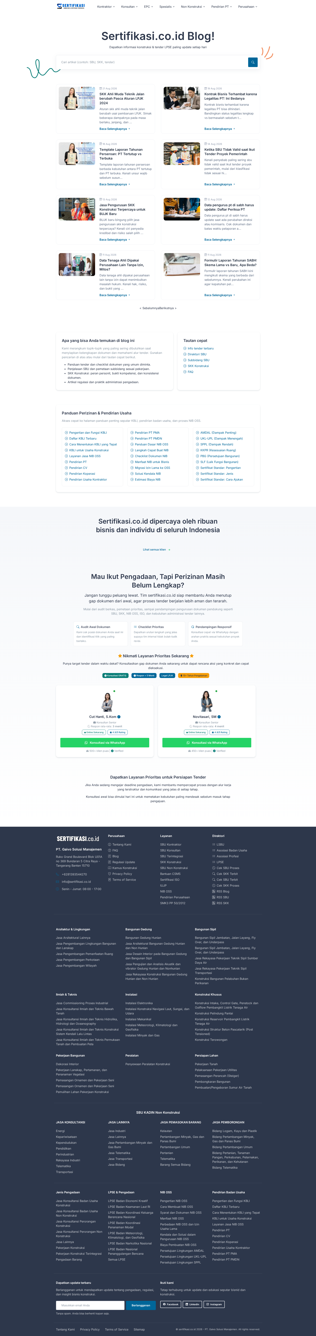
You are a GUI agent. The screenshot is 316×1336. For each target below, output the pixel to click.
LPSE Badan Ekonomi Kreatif (128, 1201)
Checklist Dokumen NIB (151, 456)
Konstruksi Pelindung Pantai (214, 1013)
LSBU (220, 844)
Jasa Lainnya (117, 1137)
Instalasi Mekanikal (138, 1019)
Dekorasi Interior (67, 1064)
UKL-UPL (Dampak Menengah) (221, 438)
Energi (60, 1131)
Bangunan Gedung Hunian (143, 938)
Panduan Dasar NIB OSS (151, 444)
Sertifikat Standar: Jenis (216, 473)
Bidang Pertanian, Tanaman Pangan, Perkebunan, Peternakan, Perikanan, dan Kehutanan (235, 1157)
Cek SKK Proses (228, 885)
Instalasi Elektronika (139, 1003)
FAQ (190, 372)
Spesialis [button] (165, 6)
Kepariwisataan (66, 1137)
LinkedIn (194, 1304)
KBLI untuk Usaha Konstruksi (89, 450)
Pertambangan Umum (175, 1147)
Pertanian (166, 1153)
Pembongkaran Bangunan (212, 1081)
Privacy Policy (122, 874)
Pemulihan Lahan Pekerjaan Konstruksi (82, 1092)
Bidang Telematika (225, 1167)
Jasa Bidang (116, 1164)
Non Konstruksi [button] (191, 6)
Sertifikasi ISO (169, 879)
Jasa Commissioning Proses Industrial (82, 1003)
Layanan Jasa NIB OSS (85, 456)
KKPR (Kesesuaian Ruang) (218, 450)
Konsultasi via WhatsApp (107, 742)
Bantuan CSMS (170, 874)
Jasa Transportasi (120, 1159)
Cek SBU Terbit (227, 879)
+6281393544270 (74, 874)
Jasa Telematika (119, 1153)
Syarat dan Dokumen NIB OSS (181, 1212)
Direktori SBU (197, 354)
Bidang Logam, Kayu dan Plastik (234, 1131)
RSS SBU (223, 897)
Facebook (172, 1304)
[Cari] (253, 62)
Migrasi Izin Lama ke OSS (152, 468)
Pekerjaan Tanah (206, 1064)
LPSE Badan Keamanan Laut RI (129, 1207)
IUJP (163, 885)
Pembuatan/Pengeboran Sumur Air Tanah (223, 1087)
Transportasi (64, 1172)
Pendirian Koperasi (82, 473)
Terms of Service (124, 879)
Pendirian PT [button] (220, 6)
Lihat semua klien (154, 549)
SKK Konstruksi (198, 366)
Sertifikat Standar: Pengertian (220, 468)
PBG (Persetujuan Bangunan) (220, 456)
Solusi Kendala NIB (148, 473)
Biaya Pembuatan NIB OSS (178, 1245)
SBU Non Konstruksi (174, 868)
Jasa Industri (116, 1131)
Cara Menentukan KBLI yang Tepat (93, 444)
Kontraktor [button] (104, 6)
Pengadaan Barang (69, 1259)
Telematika (63, 1166)
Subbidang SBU (198, 360)
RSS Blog (223, 891)
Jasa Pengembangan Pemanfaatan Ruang (84, 954)
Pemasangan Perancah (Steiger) (217, 1076)
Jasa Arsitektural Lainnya (73, 938)
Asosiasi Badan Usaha (232, 850)
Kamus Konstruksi (124, 868)
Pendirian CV (78, 468)
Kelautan (166, 1131)
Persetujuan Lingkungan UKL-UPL (183, 1256)
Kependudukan (66, 1142)
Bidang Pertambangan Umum (232, 1147)
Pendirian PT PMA (147, 432)
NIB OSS (166, 891)
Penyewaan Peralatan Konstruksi (147, 1064)
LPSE (220, 862)
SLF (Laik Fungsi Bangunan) (219, 462)
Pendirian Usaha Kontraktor (88, 479)
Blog (115, 856)
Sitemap (139, 1329)
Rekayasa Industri (68, 1160)
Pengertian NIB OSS (173, 1201)
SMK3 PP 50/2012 (172, 903)
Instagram (216, 1304)
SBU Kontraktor (170, 844)
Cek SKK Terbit (227, 874)
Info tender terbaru (201, 348)
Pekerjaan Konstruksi (70, 1248)
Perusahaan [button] (246, 6)
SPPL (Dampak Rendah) (216, 444)
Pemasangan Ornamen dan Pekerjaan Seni (85, 1080)
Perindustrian (65, 1154)
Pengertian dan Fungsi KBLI (88, 432)
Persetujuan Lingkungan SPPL (180, 1262)
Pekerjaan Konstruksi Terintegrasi (79, 1253)
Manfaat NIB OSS (172, 1218)
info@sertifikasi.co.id (76, 881)
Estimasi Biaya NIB (147, 479)
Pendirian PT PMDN (148, 438)
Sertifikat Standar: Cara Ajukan (221, 479)
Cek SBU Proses (228, 868)
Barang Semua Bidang (175, 1164)
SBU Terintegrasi (171, 856)
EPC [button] (147, 6)
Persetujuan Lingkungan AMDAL (182, 1250)
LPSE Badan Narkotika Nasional (130, 1243)
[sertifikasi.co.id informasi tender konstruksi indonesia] (70, 6)
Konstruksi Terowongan (211, 1040)
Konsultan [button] (128, 6)
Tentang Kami (121, 844)
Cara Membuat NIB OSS (176, 1207)
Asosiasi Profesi (228, 856)
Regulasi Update (123, 862)
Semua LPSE (116, 1259)
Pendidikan (63, 1148)
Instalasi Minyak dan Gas (142, 1035)
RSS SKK (223, 903)
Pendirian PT (78, 462)
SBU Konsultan (170, 850)
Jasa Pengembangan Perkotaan (77, 959)
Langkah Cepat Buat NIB (151, 450)
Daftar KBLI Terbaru (82, 438)
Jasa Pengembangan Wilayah (76, 965)
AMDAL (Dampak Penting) (218, 432)
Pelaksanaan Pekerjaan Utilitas (216, 1070)
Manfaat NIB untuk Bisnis (152, 462)
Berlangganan (141, 1305)
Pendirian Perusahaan (175, 897)
